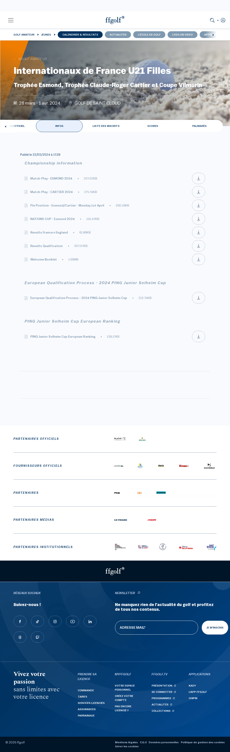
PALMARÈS (199, 126)
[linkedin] (90, 621)
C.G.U (143, 742)
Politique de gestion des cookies (203, 742)
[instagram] (55, 621)
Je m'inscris (214, 627)
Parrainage (86, 715)
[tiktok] (37, 621)
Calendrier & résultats (80, 34)
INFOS (59, 126)
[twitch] (37, 637)
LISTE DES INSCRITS (106, 126)
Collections (161, 710)
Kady (192, 685)
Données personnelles (164, 742)
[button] (10, 20)
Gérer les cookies (127, 746)
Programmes (161, 698)
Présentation (162, 685)
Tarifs (82, 696)
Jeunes (46, 34)
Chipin (193, 698)
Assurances (87, 709)
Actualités (118, 34)
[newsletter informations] (139, 593)
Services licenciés (91, 703)
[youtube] (72, 621)
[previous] (5, 126)
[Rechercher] (212, 20)
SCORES (152, 126)
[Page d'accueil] (115, 20)
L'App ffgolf (198, 692)
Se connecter (162, 692)
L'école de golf (149, 34)
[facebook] (20, 621)
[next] (213, 34)
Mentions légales (126, 742)
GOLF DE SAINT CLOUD (98, 103)
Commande (86, 690)
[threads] (20, 637)
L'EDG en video (182, 34)
